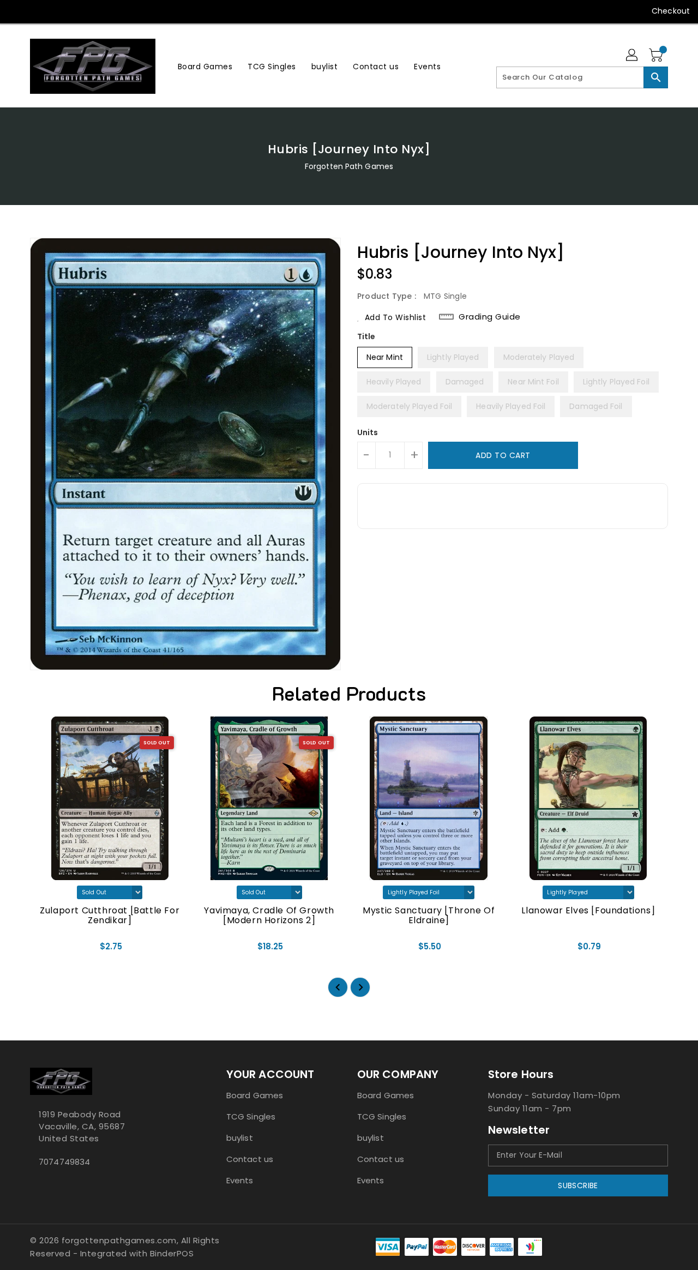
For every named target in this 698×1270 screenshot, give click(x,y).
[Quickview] (47, 950)
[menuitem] (205, 66)
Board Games (254, 1095)
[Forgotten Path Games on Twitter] (38, 11)
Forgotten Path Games (349, 166)
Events (240, 1180)
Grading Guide (490, 316)
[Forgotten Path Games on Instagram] (59, 11)
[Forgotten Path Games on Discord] (79, 11)
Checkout (671, 10)
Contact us (249, 1159)
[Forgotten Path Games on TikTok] (121, 11)
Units (367, 432)
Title (366, 336)
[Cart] (657, 56)
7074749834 (64, 1161)
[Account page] (632, 56)
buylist (239, 1137)
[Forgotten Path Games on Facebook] (17, 11)
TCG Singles (250, 1116)
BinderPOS (172, 1253)
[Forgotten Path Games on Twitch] (100, 11)
